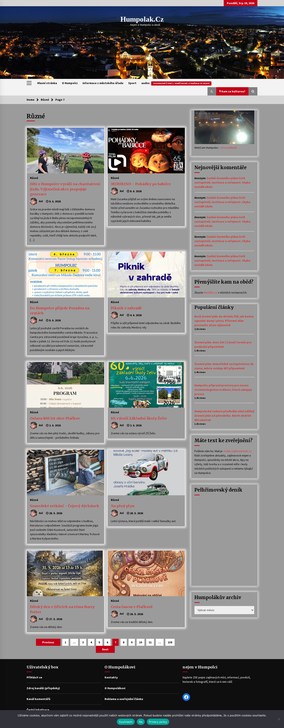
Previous (48, 642)
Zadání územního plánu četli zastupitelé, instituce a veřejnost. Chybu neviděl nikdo (222, 182)
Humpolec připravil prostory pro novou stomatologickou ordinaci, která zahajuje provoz (223, 389)
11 (150, 642)
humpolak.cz (142, 19)
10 (140, 642)
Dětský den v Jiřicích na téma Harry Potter (62, 609)
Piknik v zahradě (126, 308)
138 (170, 642)
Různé (34, 177)
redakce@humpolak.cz (237, 451)
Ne (141, 721)
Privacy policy (158, 721)
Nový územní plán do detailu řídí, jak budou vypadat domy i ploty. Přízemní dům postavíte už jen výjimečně (224, 320)
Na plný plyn (123, 506)
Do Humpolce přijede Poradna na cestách (59, 310)
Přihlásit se (34, 677)
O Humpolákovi (115, 688)
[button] (211, 91)
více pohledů (229, 147)
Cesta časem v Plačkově (132, 607)
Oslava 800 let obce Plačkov (55, 418)
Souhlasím (125, 721)
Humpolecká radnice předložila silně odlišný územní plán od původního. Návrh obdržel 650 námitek (224, 415)
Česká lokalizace (38, 710)
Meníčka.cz (210, 292)
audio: (175, 83)
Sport (132, 83)
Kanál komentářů (38, 699)
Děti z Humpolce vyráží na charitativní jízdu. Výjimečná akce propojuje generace (65, 189)
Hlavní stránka (47, 83)
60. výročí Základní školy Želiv (139, 418)
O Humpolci (70, 83)
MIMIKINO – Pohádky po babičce (141, 184)
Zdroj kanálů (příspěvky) (43, 688)
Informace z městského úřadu (103, 83)
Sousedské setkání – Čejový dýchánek (64, 506)
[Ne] (279, 719)
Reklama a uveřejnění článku (124, 699)
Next (105, 649)
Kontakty (111, 677)
